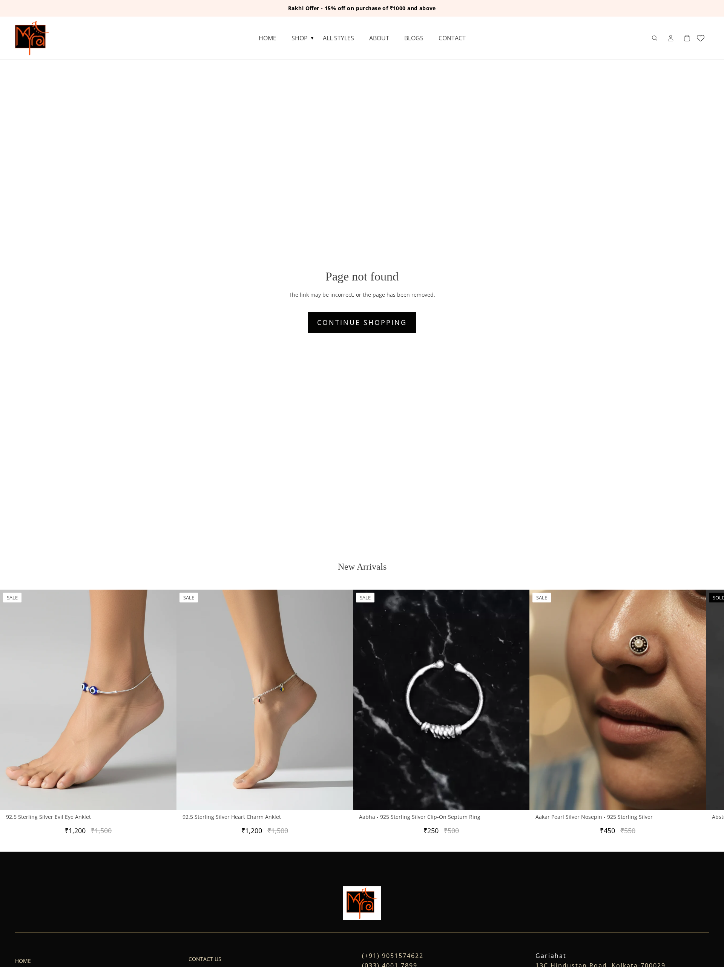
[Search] (654, 38)
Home (23, 960)
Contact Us (205, 958)
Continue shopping (362, 322)
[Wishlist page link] (700, 38)
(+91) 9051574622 (392, 956)
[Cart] (687, 38)
